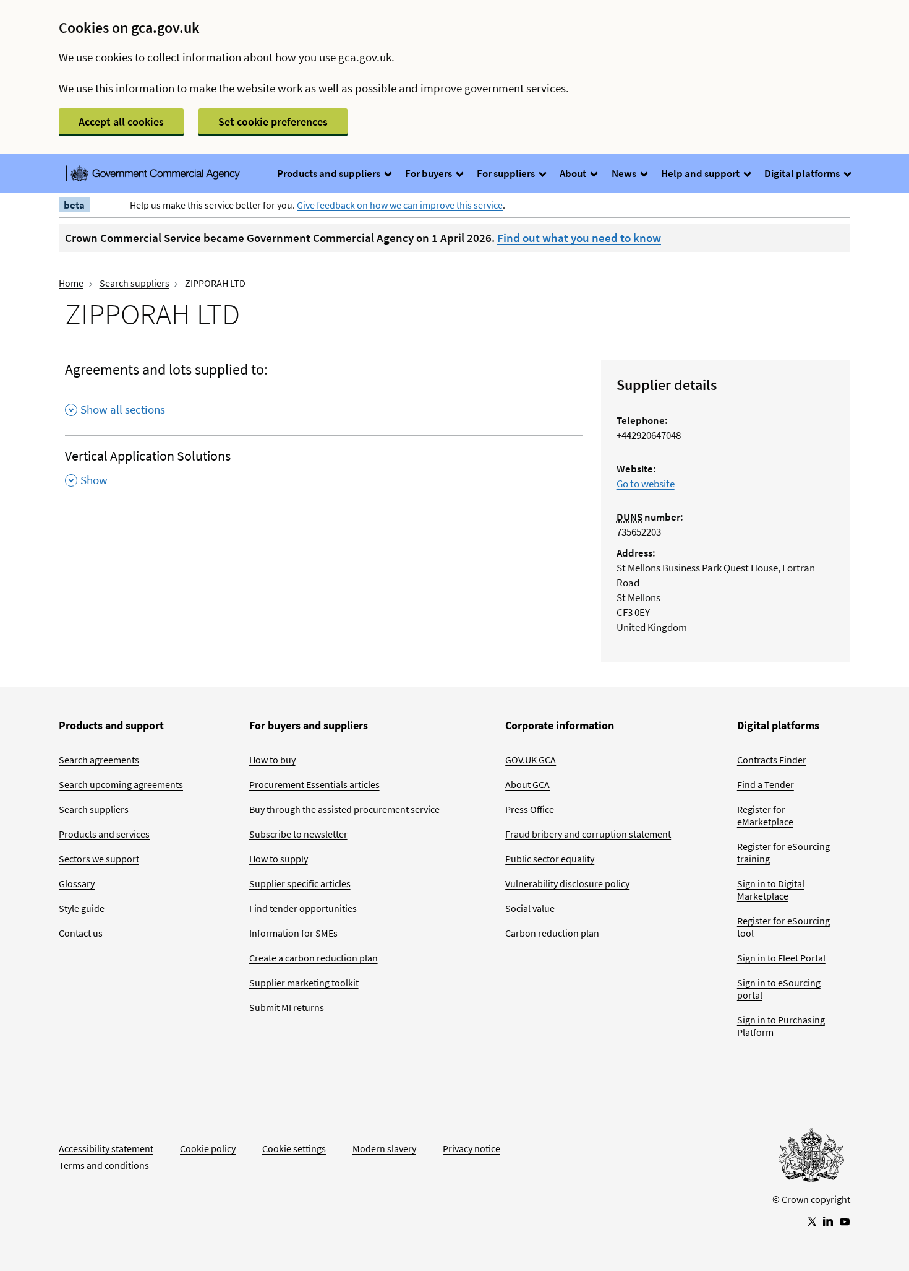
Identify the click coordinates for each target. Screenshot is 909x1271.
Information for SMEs (293, 933)
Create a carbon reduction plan (313, 958)
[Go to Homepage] (811, 1158)
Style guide (82, 908)
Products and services (104, 834)
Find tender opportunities (303, 908)
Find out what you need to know (579, 237)
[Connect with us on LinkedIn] (828, 1221)
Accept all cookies (121, 122)
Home (71, 283)
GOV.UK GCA (530, 759)
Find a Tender (765, 784)
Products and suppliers (329, 173)
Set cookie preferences (273, 122)
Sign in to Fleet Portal (781, 958)
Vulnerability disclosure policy (567, 883)
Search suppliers (134, 283)
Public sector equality (549, 858)
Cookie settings (294, 1148)
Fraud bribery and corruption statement (588, 834)
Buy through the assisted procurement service (344, 809)
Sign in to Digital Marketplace (770, 889)
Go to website (646, 483)
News (625, 173)
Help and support (701, 173)
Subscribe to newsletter (298, 834)
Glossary (77, 883)
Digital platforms (803, 173)
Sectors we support (99, 858)
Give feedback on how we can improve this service (400, 205)
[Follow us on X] (811, 1221)
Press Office (529, 809)
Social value (530, 908)
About (574, 173)
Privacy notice (471, 1148)
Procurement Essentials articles (314, 784)
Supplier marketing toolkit (304, 982)
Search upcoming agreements (121, 784)
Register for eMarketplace (765, 815)
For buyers (429, 173)
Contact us (81, 933)
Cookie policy (208, 1148)
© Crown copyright (811, 1199)
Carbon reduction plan (552, 933)
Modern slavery (384, 1148)
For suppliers (507, 173)
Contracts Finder (771, 759)
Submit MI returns (286, 1007)
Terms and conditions (104, 1165)
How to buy (272, 759)
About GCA (527, 784)
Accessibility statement (106, 1148)
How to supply (278, 858)
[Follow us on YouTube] (845, 1221)
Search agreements (99, 759)
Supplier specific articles (300, 883)
